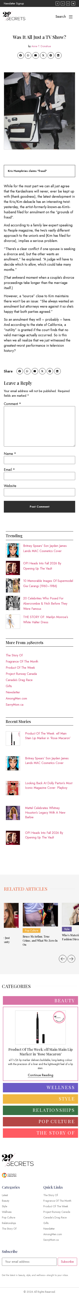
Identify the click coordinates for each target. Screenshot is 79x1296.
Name (10, 453)
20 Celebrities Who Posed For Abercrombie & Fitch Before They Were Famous (45, 603)
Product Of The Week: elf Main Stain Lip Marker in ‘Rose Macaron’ (48, 735)
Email (9, 469)
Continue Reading (40, 1075)
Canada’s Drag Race (19, 680)
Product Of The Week (20, 667)
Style (66, 929)
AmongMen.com (16, 698)
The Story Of (14, 655)
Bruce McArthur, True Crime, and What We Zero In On (40, 940)
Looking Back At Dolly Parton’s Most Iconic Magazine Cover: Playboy (48, 785)
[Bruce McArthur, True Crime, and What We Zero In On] (40, 915)
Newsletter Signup (14, 3)
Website (10, 486)
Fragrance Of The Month (22, 661)
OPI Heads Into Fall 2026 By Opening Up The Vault (44, 835)
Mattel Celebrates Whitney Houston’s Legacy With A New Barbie (45, 812)
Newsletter (13, 692)
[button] (20, 55)
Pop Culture (31, 930)
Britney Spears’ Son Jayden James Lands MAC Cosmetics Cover (47, 760)
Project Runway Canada (21, 674)
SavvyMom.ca (14, 704)
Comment (12, 404)
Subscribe (67, 1261)
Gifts (9, 686)
